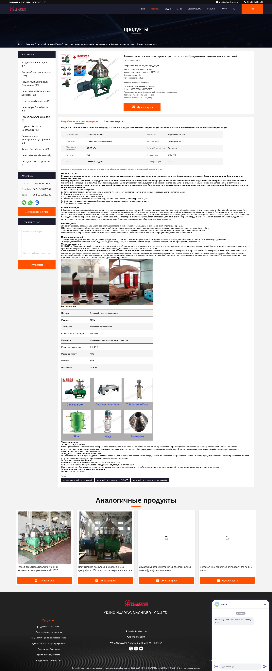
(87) (35, 64)
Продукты (154, 9)
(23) (36, 139)
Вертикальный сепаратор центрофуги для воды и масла (165, 569)
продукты (30, 44)
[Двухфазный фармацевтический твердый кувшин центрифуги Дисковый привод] (105, 537)
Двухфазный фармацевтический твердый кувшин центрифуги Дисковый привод (104, 569)
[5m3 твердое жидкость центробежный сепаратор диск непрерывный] (227, 537)
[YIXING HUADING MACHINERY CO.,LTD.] (18, 8)
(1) (36, 163)
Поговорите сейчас (36, 211)
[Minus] (265, 604)
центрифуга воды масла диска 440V (150, 480)
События (211, 9)
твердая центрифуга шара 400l (77, 480)
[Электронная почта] (37, 202)
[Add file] (216, 666)
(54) (35, 109)
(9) (36, 119)
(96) (35, 83)
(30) (36, 149)
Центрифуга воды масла (49, 44)
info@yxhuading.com (228, 2)
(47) (36, 101)
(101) (36, 74)
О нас (179, 9)
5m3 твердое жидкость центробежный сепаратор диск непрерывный (226, 569)
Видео (168, 9)
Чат (252, 9)
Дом (143, 9)
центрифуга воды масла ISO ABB (112, 480)
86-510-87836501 (254, 2)
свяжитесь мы (194, 9)
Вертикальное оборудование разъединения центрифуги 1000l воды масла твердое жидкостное (44, 569)
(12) (31, 128)
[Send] (265, 666)
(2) (36, 155)
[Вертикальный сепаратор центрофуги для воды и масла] (166, 537)
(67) (36, 93)
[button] (21, 544)
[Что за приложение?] (30, 203)
